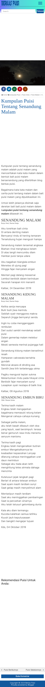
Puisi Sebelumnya (33, 670)
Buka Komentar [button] (22, 676)
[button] (25, 89)
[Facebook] (3, 89)
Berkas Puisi (30, 683)
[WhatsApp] (14, 89)
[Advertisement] (22, 36)
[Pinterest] (19, 89)
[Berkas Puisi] (10, 3)
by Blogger (29, 685)
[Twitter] (9, 89)
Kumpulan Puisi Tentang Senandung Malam (21, 106)
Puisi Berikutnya (11, 670)
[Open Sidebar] (40, 3)
